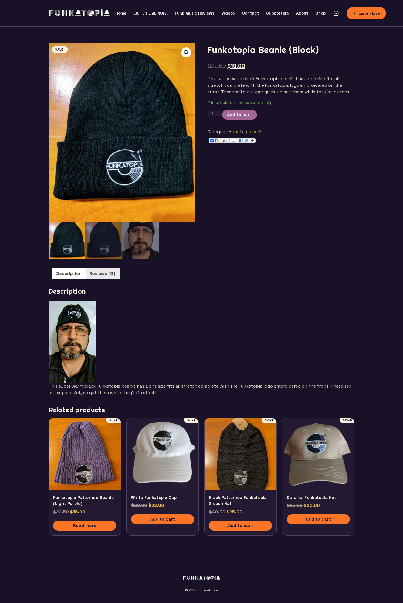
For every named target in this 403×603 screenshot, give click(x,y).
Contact (250, 13)
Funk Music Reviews (194, 13)
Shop (321, 13)
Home (120, 13)
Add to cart (239, 114)
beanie (256, 131)
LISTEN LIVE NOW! (151, 13)
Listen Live (369, 13)
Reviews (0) (102, 273)
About (302, 13)
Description (69, 273)
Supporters (277, 13)
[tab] (69, 273)
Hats (233, 131)
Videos (228, 13)
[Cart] (336, 13)
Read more (85, 525)
